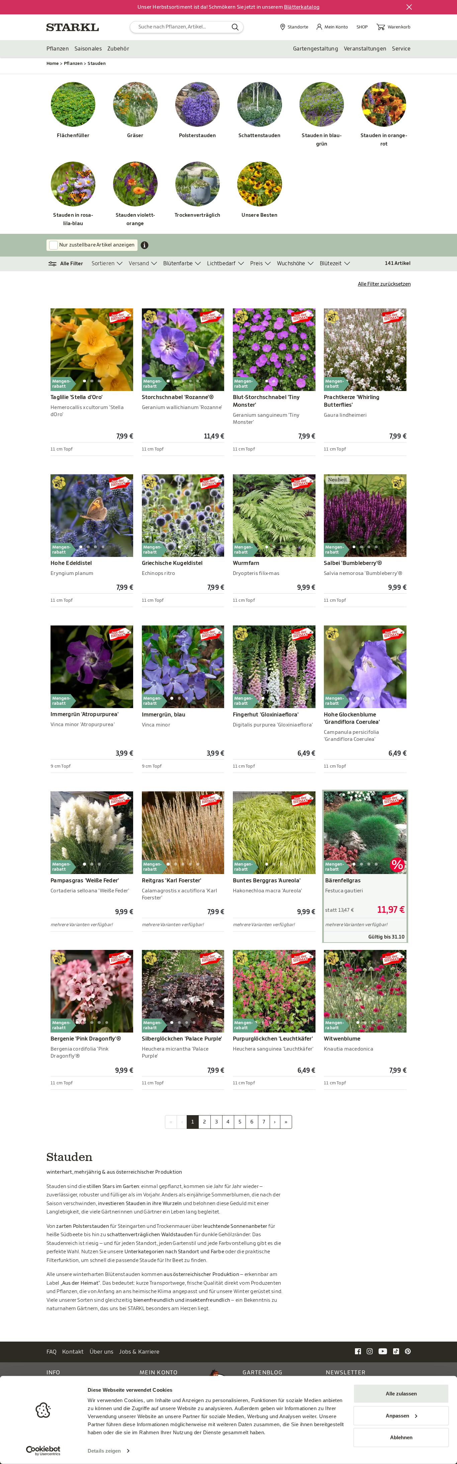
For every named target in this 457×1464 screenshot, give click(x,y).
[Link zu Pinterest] (408, 1351)
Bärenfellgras (343, 881)
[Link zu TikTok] (396, 1351)
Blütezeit (331, 264)
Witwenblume (342, 1039)
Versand (139, 264)
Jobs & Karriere (139, 1352)
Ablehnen (401, 1437)
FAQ (52, 1352)
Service (401, 49)
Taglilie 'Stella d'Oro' (76, 397)
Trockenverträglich (197, 215)
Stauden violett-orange (135, 219)
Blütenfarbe (178, 264)
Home (53, 63)
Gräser (135, 135)
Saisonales (88, 49)
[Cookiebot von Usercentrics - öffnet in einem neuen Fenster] (43, 1451)
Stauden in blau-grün (321, 140)
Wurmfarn (246, 563)
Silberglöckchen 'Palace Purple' (182, 1039)
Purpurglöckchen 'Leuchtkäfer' (273, 1039)
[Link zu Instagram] (370, 1351)
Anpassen (397, 1415)
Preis (256, 264)
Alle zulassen (401, 1393)
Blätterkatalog (301, 7)
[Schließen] (409, 7)
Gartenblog (262, 1372)
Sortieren (103, 264)
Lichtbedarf (221, 264)
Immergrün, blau (164, 715)
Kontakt (73, 1352)
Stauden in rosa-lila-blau (73, 219)
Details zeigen (104, 1451)
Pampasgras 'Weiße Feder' (85, 881)
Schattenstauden (259, 135)
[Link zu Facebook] (358, 1351)
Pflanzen (58, 49)
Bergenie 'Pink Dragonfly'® (86, 1039)
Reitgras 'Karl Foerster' (171, 881)
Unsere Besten (259, 215)
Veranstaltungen (365, 49)
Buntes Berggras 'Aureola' (266, 881)
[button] (69, 264)
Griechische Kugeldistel (172, 563)
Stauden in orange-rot (384, 140)
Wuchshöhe (291, 264)
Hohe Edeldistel (71, 563)
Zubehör (118, 49)
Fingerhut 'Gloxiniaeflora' (266, 715)
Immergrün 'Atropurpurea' (84, 714)
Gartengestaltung (315, 49)
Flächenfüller (73, 135)
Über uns (102, 1352)
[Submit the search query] (235, 27)
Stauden (97, 63)
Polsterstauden (197, 135)
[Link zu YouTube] (382, 1351)
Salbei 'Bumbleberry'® (353, 563)
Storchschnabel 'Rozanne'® (178, 397)
